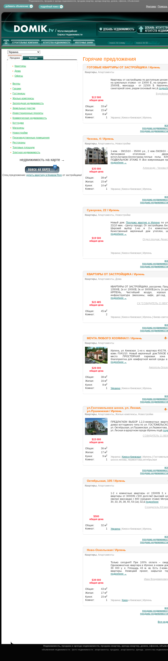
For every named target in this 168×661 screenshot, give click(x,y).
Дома (18, 71)
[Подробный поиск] (51, 6)
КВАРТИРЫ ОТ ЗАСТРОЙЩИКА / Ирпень (116, 274)
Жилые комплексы (23, 98)
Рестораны (18, 142)
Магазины (18, 127)
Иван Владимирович (156, 579)
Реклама (151, 6)
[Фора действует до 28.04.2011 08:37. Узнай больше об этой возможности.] (165, 410)
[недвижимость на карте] (42, 172)
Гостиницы (18, 93)
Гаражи (16, 88)
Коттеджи (18, 123)
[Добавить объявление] (18, 7)
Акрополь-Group (158, 367)
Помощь (162, 6)
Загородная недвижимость (28, 103)
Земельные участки (23, 108)
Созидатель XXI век (156, 507)
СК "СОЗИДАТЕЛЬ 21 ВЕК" (152, 303)
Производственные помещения (31, 137)
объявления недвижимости (56, 649)
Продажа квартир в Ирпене (143, 222)
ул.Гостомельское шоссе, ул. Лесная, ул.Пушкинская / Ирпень (114, 409)
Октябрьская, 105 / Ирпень (106, 480)
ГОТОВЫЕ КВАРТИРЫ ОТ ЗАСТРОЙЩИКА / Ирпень (123, 67)
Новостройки (20, 132)
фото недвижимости (82, 649)
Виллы (16, 83)
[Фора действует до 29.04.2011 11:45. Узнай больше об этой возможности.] (165, 338)
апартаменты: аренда (132, 649)
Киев (125, 600)
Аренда (33, 58)
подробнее (152, 501)
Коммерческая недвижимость (29, 118)
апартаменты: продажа (107, 649)
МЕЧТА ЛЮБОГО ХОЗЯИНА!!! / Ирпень (114, 338)
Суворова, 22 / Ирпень (103, 210)
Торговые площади (23, 147)
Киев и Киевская (131, 456)
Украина (115, 388)
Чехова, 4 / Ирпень (100, 138)
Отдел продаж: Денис (155, 239)
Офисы (19, 75)
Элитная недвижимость (26, 152)
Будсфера (162, 93)
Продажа (15, 58)
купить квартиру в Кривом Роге (44, 175)
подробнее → (119, 162)
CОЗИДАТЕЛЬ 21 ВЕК (155, 435)
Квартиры (20, 66)
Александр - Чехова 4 (155, 168)
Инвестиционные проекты (27, 113)
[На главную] (37, 36)
